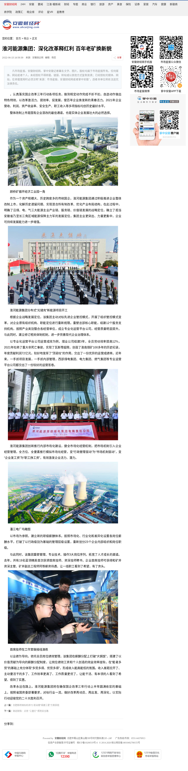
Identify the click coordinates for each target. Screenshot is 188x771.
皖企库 (31, 11)
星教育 (60, 11)
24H (23, 4)
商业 (84, 4)
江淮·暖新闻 (53, 4)
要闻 (40, 4)
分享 (119, 57)
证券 (137, 4)
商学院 (8, 11)
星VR (50, 11)
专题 (75, 4)
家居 (146, 4)
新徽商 (174, 4)
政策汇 (19, 11)
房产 (110, 4)
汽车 (154, 4)
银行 (93, 4)
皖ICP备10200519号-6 (87, 742)
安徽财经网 (10, 4)
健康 (163, 4)
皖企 (26, 38)
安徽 (31, 4)
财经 (66, 4)
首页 (18, 38)
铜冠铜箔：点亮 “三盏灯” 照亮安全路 (30, 711)
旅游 (101, 4)
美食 (119, 4)
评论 (40, 11)
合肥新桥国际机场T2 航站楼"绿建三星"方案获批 (36, 705)
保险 (128, 4)
